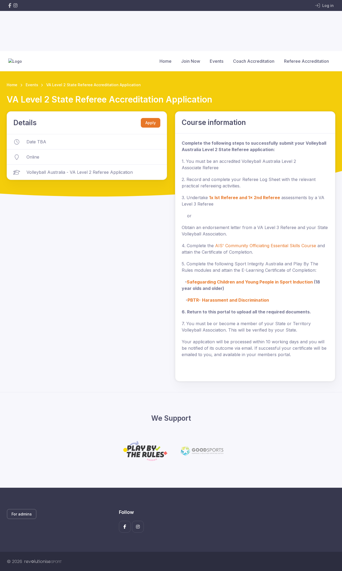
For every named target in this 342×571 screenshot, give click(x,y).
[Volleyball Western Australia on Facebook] (9, 5)
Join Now (190, 61)
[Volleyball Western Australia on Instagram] (15, 5)
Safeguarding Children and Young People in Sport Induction (250, 282)
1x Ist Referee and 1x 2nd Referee (244, 197)
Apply (150, 122)
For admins (21, 514)
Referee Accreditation (306, 61)
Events (216, 61)
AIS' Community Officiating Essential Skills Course (265, 245)
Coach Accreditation (253, 61)
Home (166, 61)
